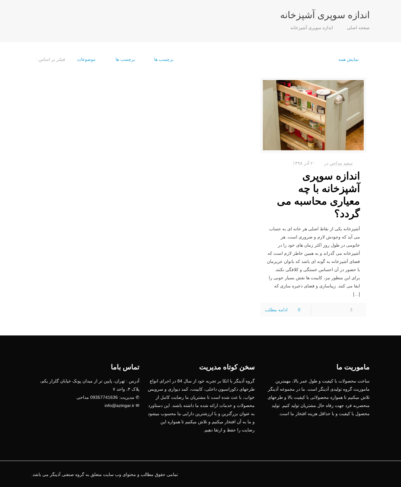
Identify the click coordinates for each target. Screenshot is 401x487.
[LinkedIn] (338, 474)
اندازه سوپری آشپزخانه (311, 27)
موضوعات (86, 59)
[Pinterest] (330, 474)
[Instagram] (321, 474)
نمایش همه (348, 59)
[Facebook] (347, 474)
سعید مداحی (341, 163)
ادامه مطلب (276, 309)
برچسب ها (124, 59)
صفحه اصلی (358, 27)
